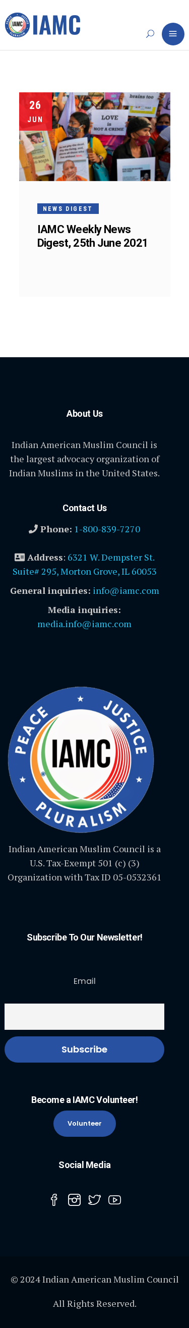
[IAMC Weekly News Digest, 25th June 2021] (94, 136)
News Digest (68, 208)
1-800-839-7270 (107, 529)
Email (85, 981)
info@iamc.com (126, 590)
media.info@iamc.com (84, 624)
